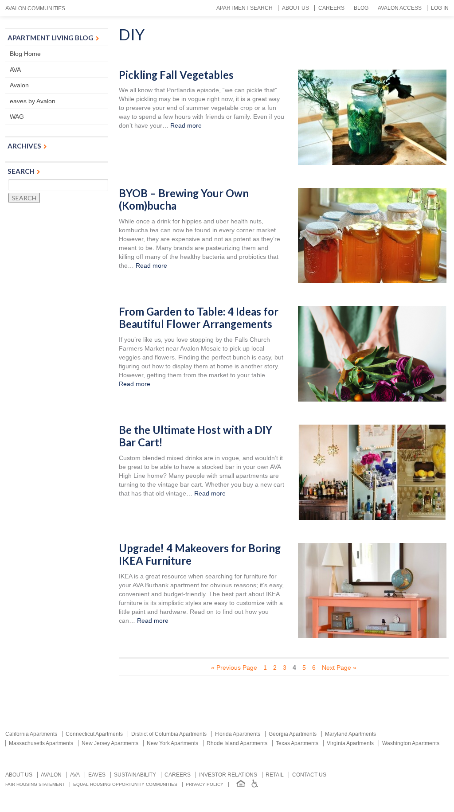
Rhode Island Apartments (237, 743)
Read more (186, 125)
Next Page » (339, 667)
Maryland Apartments (350, 734)
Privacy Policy (204, 784)
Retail (275, 775)
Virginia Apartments (350, 743)
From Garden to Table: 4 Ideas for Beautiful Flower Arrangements (198, 318)
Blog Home (25, 53)
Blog (361, 8)
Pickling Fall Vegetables (176, 75)
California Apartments (31, 734)
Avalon (19, 85)
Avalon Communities (35, 8)
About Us (295, 8)
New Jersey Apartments (110, 743)
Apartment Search (244, 8)
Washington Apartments (410, 743)
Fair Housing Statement (35, 784)
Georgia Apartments (293, 734)
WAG (17, 116)
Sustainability (135, 775)
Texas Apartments (297, 743)
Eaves (97, 775)
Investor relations (228, 775)
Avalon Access (400, 8)
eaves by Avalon (32, 101)
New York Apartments (172, 743)
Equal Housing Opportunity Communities (125, 784)
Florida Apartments (237, 734)
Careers (331, 8)
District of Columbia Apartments (169, 734)
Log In (440, 8)
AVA (15, 69)
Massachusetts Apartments (41, 743)
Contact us (309, 775)
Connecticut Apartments (94, 734)
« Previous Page (234, 667)
